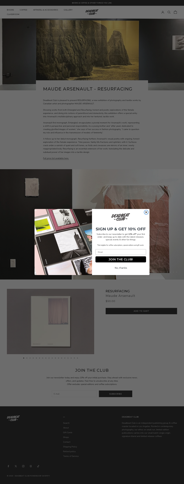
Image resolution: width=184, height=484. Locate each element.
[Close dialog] (146, 212)
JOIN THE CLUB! (121, 259)
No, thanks (121, 268)
